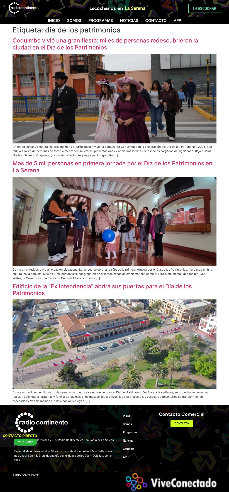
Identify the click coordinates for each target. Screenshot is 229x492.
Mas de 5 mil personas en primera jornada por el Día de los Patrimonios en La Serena (112, 167)
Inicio (54, 20)
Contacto (156, 20)
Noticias (129, 20)
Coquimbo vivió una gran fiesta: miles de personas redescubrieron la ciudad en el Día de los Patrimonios (105, 44)
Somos (74, 20)
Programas (100, 20)
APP (177, 20)
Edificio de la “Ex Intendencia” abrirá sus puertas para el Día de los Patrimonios (102, 290)
